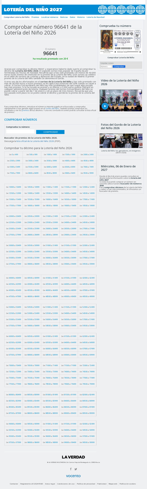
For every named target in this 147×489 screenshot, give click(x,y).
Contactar (14, 484)
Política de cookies (128, 484)
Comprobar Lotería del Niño (121, 57)
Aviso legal (50, 484)
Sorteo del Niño (52, 108)
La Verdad (73, 457)
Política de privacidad (86, 484)
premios (25, 110)
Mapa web (113, 484)
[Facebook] (71, 469)
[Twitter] (75, 469)
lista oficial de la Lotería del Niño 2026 (35, 141)
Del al (13, 154)
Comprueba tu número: (18, 127)
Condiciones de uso (66, 484)
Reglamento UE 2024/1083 (31, 484)
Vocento (73, 476)
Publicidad (101, 484)
